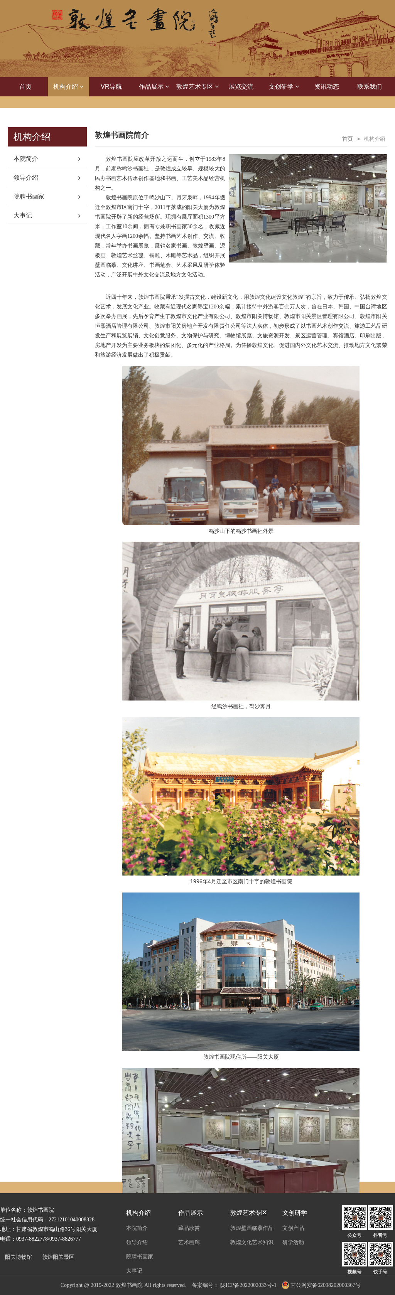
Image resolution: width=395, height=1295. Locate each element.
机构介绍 (66, 86)
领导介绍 (26, 177)
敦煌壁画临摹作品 (251, 1228)
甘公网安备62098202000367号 (325, 1285)
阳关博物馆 (18, 1257)
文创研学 (282, 86)
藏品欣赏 (189, 1228)
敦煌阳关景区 (58, 1257)
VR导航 (111, 86)
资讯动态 (326, 86)
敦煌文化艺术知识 (251, 1242)
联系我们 (369, 86)
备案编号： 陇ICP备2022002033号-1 (234, 1285)
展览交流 (241, 86)
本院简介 (26, 158)
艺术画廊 (189, 1242)
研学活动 (293, 1242)
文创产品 (293, 1228)
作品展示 (152, 86)
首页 (25, 86)
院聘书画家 (29, 196)
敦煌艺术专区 (195, 86)
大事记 (23, 215)
